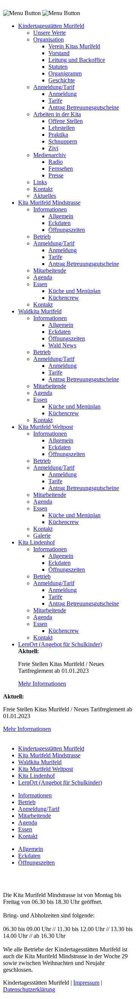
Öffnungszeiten (66, 230)
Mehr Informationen (42, 683)
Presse (55, 175)
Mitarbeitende (49, 270)
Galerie (42, 535)
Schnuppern (62, 141)
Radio (55, 162)
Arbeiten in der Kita (57, 114)
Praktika (58, 134)
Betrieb (42, 236)
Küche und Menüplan (74, 291)
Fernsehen (60, 168)
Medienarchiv (49, 155)
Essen (40, 284)
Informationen (50, 209)
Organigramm (65, 73)
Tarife (55, 100)
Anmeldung (62, 94)
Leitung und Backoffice (76, 60)
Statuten (58, 66)
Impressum (86, 982)
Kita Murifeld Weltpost (45, 427)
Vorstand (59, 53)
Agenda (42, 277)
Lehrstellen (61, 128)
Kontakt (43, 189)
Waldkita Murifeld (40, 311)
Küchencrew (63, 297)
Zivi (53, 148)
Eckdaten (59, 223)
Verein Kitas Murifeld (74, 46)
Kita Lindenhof (36, 542)
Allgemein (60, 216)
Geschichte (61, 80)
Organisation (48, 39)
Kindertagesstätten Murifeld (51, 26)
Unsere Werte (49, 32)
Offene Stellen (65, 121)
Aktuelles (44, 196)
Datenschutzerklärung (29, 989)
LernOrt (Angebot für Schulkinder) (60, 644)
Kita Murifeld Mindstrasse (49, 202)
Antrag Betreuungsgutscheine (83, 107)
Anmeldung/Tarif (53, 87)
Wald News (62, 345)
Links (40, 182)
